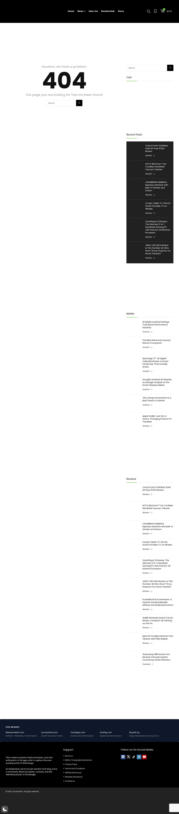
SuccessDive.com (49, 732)
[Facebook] (123, 757)
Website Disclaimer (74, 777)
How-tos (93, 11)
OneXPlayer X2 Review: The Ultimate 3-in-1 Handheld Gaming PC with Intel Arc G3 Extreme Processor (157, 227)
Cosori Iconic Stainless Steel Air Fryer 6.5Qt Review (156, 148)
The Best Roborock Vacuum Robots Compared (157, 341)
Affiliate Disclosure (73, 772)
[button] (4, 809)
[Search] (79, 103)
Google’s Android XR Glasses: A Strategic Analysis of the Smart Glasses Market (157, 382)
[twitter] (128, 757)
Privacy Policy (71, 764)
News (80, 11)
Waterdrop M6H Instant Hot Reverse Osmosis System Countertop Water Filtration (156, 657)
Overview (146, 664)
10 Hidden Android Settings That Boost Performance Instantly (156, 325)
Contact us (70, 781)
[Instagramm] (139, 757)
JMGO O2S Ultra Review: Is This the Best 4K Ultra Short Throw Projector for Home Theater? (158, 249)
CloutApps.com (77, 732)
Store (121, 11)
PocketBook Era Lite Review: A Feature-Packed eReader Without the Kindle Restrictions (158, 602)
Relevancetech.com (15, 732)
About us (69, 756)
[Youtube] (144, 757)
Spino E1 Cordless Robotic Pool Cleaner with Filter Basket (158, 637)
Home (71, 11)
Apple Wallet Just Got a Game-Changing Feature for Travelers (157, 419)
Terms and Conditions (75, 768)
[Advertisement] (89, 42)
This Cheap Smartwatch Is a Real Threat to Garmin (157, 399)
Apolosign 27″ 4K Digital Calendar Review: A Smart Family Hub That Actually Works (155, 362)
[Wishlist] (155, 11)
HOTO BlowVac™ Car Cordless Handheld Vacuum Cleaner (155, 166)
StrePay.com (106, 732)
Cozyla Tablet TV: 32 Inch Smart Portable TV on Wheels (157, 206)
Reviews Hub (108, 11)
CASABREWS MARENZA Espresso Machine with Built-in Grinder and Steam (156, 186)
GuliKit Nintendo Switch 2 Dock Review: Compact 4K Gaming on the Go (158, 620)
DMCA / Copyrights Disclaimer (78, 760)
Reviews (148, 155)
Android (146, 332)
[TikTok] (133, 757)
